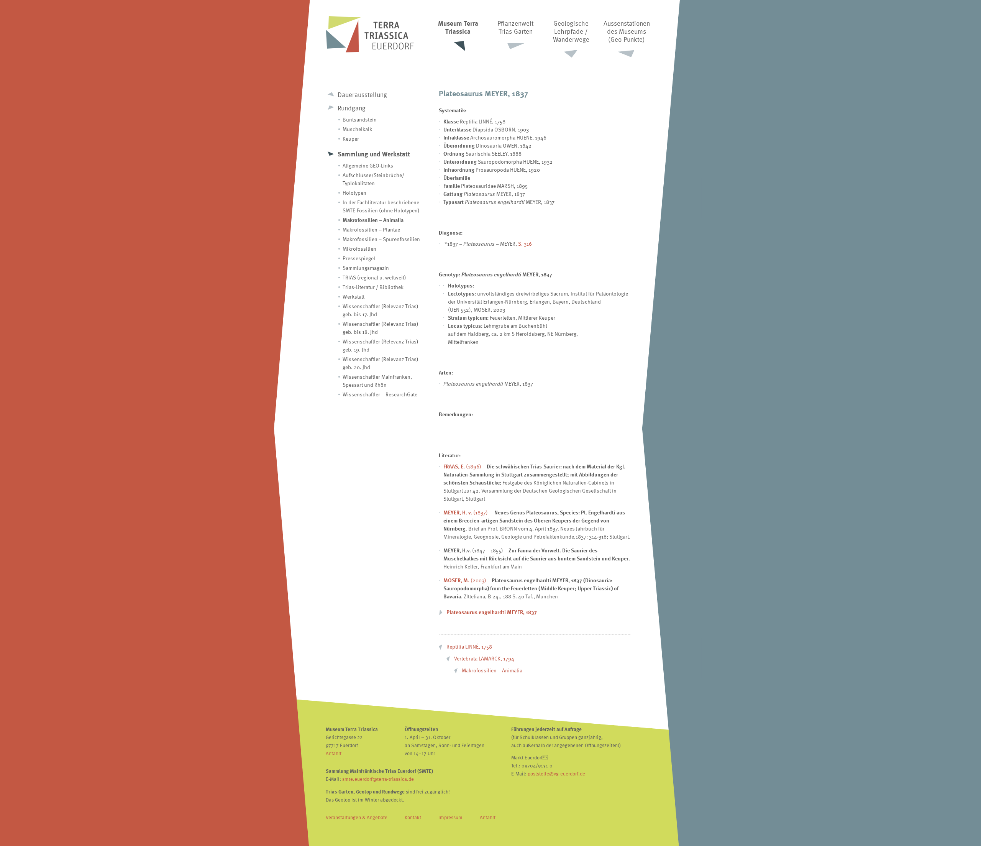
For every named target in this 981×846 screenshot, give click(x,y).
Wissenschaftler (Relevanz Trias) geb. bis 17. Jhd (380, 310)
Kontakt (413, 817)
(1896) (462, 466)
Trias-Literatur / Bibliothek (373, 287)
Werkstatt (353, 296)
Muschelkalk (357, 129)
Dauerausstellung (362, 94)
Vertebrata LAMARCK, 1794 (484, 658)
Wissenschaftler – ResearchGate (380, 394)
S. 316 (525, 244)
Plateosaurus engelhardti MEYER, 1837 (491, 612)
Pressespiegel (359, 258)
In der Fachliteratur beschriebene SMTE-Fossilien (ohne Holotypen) (381, 206)
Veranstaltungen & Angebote (356, 817)
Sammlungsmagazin (366, 268)
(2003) (464, 580)
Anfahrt (333, 753)
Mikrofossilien (359, 249)
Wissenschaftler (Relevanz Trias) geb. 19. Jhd (380, 345)
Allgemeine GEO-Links (368, 165)
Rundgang (352, 108)
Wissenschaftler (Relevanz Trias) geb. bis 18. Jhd (380, 328)
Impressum (450, 817)
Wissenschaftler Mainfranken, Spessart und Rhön (377, 381)
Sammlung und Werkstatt (374, 154)
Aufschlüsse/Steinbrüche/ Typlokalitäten (373, 179)
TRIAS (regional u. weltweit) (374, 277)
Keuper (351, 139)
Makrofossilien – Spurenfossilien (381, 239)
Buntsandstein (360, 119)
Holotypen (354, 193)
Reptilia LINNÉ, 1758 (469, 646)
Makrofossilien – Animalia (373, 220)
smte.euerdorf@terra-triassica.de (378, 779)
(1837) (465, 512)
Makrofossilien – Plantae (371, 229)
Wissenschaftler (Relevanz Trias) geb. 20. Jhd (380, 363)
